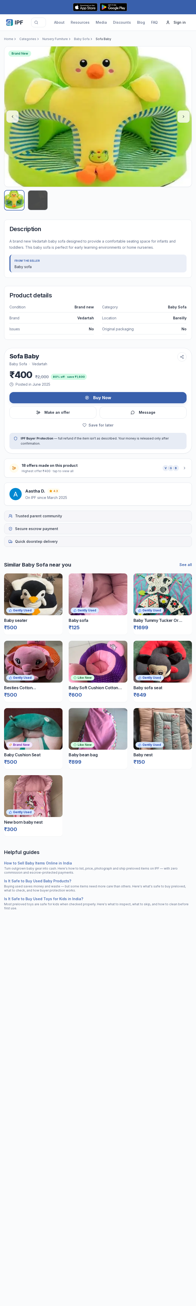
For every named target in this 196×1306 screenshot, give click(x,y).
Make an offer (57, 412)
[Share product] (182, 356)
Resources (80, 22)
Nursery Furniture (55, 39)
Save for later (101, 425)
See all (185, 564)
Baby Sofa (82, 39)
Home (8, 39)
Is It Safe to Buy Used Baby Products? (37, 881)
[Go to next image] (183, 116)
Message (147, 412)
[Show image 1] (14, 200)
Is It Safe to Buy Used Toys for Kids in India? (43, 899)
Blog (141, 22)
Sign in (180, 22)
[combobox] (38, 22)
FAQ (154, 22)
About (59, 22)
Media (101, 22)
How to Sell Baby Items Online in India (38, 863)
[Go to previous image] (12, 116)
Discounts (122, 22)
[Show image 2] (38, 200)
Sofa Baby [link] (103, 39)
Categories (27, 39)
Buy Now (102, 397)
